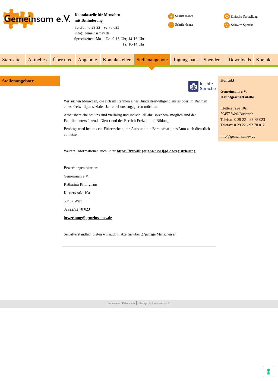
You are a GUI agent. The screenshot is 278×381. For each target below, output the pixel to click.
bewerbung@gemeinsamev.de (88, 218)
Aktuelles (37, 59)
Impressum (114, 303)
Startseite (11, 59)
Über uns (62, 59)
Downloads (240, 59)
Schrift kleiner (183, 25)
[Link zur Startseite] (36, 18)
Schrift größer (183, 16)
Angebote (87, 59)
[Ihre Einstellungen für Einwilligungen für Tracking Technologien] (268, 371)
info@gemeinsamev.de (92, 33)
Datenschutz (128, 303)
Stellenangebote (152, 59)
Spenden (212, 59)
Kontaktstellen (117, 59)
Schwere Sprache (242, 25)
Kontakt (264, 59)
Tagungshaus (185, 59)
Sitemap (142, 303)
